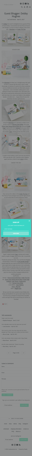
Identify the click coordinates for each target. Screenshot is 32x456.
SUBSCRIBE (16, 233)
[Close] (29, 221)
